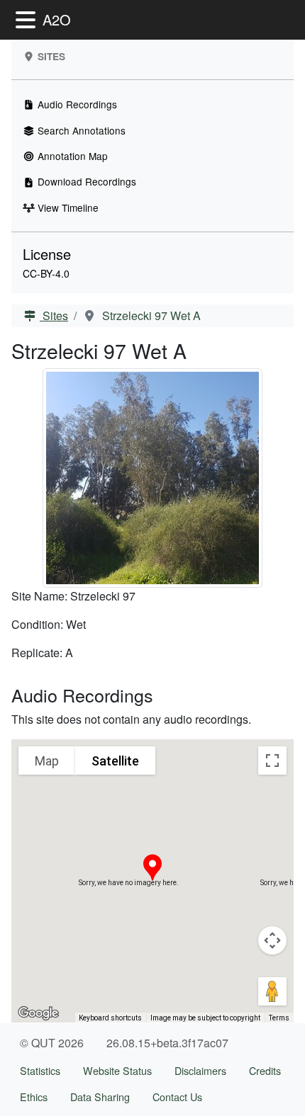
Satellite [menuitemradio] (115, 760)
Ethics (34, 1096)
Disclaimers (200, 1070)
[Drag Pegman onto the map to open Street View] (272, 991)
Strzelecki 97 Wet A (150, 315)
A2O (57, 19)
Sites (54, 315)
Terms (279, 1018)
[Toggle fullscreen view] (272, 760)
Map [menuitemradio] (47, 760)
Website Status (117, 1070)
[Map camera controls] (272, 940)
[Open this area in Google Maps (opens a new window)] (38, 1013)
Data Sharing (100, 1096)
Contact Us (177, 1096)
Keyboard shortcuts (110, 1018)
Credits (265, 1070)
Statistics (40, 1070)
